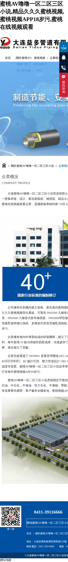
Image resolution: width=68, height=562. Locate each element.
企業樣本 (55, 57)
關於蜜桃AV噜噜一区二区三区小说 (23, 58)
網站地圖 (5, 559)
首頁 (8, 57)
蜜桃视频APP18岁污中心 (39, 58)
